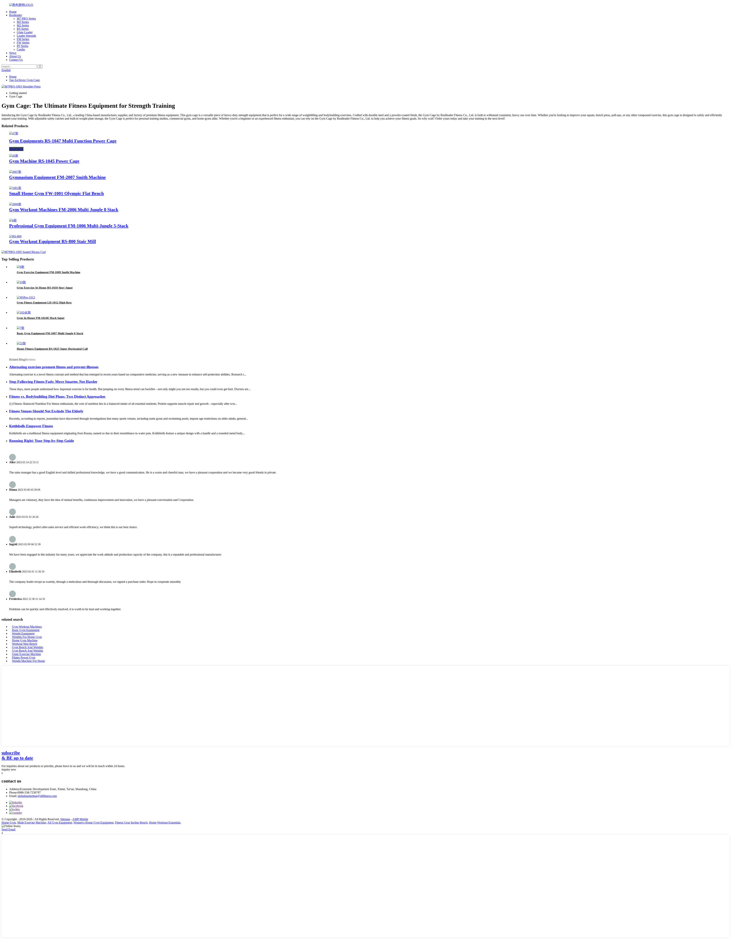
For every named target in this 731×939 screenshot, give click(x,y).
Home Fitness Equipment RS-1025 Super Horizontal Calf (52, 348)
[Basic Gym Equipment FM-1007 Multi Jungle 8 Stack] (20, 328)
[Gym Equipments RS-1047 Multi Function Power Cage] (13, 133)
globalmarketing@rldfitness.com (37, 796)
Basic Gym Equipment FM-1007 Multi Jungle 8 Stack (50, 333)
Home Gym (9, 822)
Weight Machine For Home (28, 661)
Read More (16, 149)
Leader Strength (26, 35)
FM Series (23, 39)
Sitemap (65, 819)
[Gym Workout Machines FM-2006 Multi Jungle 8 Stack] (15, 204)
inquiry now (9, 769)
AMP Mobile (80, 819)
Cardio (21, 49)
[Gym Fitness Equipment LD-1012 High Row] (26, 297)
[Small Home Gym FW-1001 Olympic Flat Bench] (15, 188)
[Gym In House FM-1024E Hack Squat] (24, 312)
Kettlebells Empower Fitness (31, 426)
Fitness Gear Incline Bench (131, 822)
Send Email (8, 829)
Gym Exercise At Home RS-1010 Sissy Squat (45, 287)
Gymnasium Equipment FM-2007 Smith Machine (57, 177)
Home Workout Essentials (164, 822)
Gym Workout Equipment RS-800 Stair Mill (52, 241)
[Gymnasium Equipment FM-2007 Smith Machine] (15, 171)
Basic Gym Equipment (25, 630)
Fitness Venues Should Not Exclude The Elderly (46, 411)
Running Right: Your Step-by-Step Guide (41, 441)
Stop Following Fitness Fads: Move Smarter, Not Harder (53, 382)
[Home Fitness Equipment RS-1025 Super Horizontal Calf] (21, 343)
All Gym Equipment (59, 822)
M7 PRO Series (26, 18)
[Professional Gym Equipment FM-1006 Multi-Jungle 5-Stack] (13, 220)
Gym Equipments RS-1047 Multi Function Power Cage (63, 140)
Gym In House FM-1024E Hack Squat (40, 317)
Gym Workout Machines (27, 626)
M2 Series (23, 25)
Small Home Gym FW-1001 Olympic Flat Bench (56, 193)
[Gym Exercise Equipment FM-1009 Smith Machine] (20, 266)
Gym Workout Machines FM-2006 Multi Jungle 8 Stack (63, 209)
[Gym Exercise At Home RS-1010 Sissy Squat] (21, 282)
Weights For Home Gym (27, 637)
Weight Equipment (23, 633)
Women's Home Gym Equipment (93, 822)
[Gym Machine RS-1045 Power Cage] (13, 155)
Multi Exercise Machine (31, 822)
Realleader (15, 15)
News (12, 52)
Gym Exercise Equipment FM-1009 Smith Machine (48, 272)
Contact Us (16, 59)
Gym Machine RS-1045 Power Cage (44, 161)
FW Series (23, 42)
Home (13, 11)
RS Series (23, 28)
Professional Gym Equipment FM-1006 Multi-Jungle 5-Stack (68, 225)
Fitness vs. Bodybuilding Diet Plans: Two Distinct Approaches (57, 396)
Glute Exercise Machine (26, 654)
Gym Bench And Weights (27, 647)
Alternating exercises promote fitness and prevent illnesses (53, 367)
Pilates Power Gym (23, 657)
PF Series (22, 46)
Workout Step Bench (24, 643)
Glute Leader (25, 32)
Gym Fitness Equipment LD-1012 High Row (44, 302)
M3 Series (23, 22)
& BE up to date (17, 755)
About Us (15, 56)
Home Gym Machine (25, 640)
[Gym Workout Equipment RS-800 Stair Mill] (15, 236)
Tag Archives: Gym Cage (24, 80)
